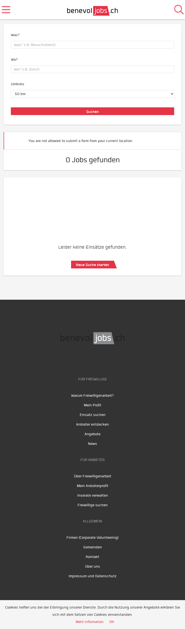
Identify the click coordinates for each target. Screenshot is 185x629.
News (92, 443)
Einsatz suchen (93, 415)
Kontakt (92, 557)
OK (111, 622)
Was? (15, 35)
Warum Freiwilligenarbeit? (92, 395)
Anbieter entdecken (92, 424)
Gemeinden (92, 547)
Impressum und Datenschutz (93, 576)
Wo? (14, 59)
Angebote (92, 434)
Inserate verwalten (92, 495)
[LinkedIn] (99, 359)
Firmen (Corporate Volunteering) (92, 537)
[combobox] (92, 45)
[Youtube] (88, 359)
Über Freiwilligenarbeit (92, 476)
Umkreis (17, 84)
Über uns (92, 566)
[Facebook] (77, 359)
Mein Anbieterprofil (92, 486)
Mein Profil (92, 405)
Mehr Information (90, 622)
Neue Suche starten (92, 264)
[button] (170, 138)
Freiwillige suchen (93, 505)
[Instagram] (108, 359)
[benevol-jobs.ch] (92, 9)
